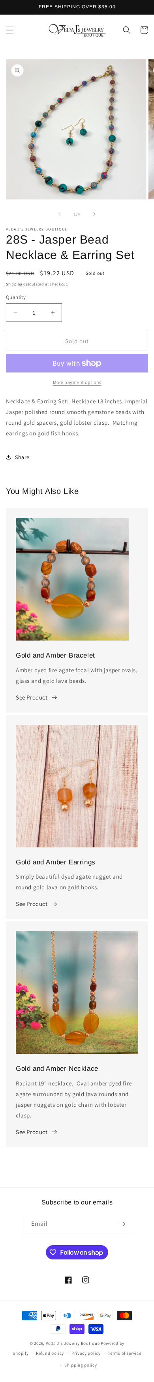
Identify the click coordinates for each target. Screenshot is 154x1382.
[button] (10, 30)
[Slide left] (59, 214)
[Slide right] (94, 214)
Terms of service (124, 1353)
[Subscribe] (122, 1224)
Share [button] (22, 457)
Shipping (14, 284)
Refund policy (50, 1353)
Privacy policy (86, 1353)
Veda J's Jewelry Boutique (73, 1343)
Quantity (16, 297)
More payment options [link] (77, 382)
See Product (32, 697)
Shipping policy (80, 1365)
